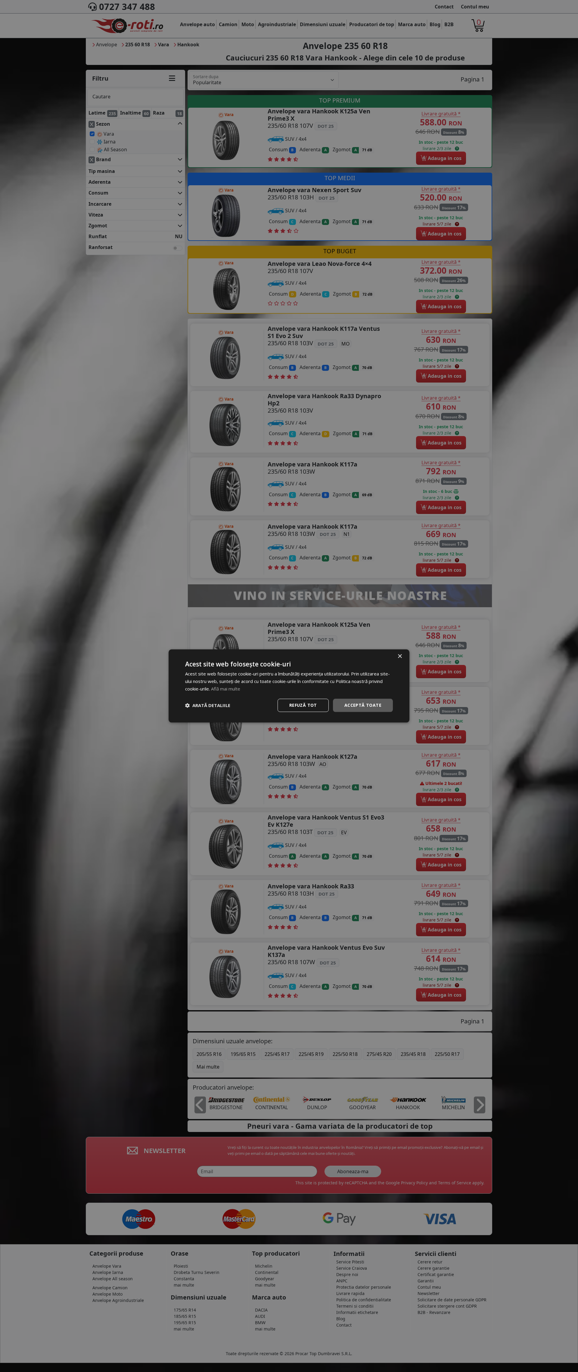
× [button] (399, 656)
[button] (207, 705)
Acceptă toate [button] (362, 705)
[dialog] (289, 685)
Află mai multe (225, 689)
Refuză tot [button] (303, 705)
